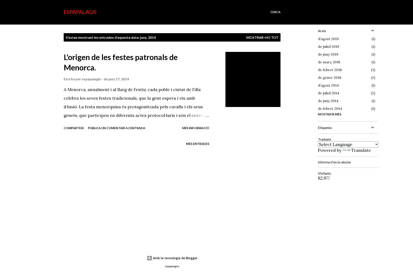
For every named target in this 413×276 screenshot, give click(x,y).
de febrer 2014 (330, 108)
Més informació (195, 128)
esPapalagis (80, 12)
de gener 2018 (329, 77)
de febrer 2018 (330, 70)
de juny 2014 (328, 101)
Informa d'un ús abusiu (334, 162)
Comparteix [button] (74, 128)
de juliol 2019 (328, 46)
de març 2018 (329, 62)
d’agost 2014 (328, 85)
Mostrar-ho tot (262, 37)
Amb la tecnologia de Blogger (174, 258)
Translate (361, 150)
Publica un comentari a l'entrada (116, 128)
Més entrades (197, 144)
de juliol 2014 (328, 93)
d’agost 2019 (328, 39)
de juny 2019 (328, 54)
